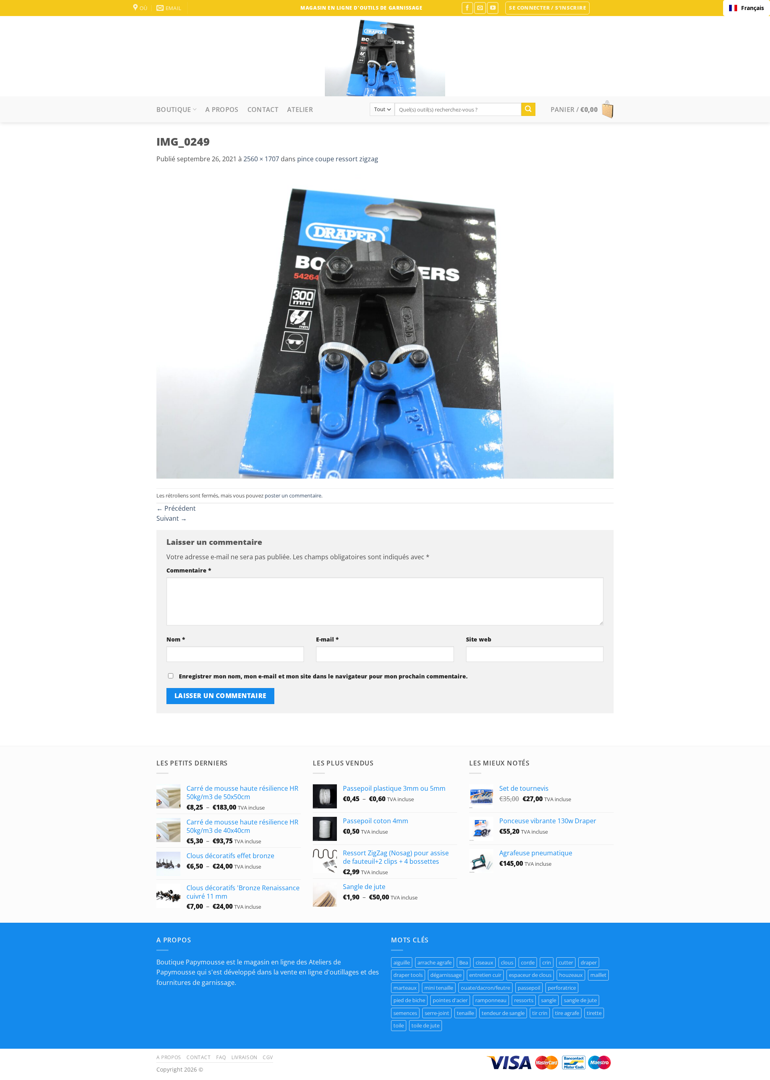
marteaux (405, 987)
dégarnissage (446, 974)
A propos (222, 109)
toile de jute (425, 1025)
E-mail (327, 639)
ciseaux (484, 962)
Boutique (173, 109)
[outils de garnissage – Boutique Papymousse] (385, 56)
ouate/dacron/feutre (485, 987)
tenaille (465, 1013)
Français (752, 8)
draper (589, 962)
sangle (548, 1000)
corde (528, 962)
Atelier (300, 109)
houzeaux (571, 974)
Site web (478, 639)
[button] (547, 8)
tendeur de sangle (503, 1013)
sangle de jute (580, 1000)
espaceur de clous (530, 974)
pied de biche (409, 1000)
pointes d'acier (450, 1000)
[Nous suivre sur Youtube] (492, 8)
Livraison (244, 1057)
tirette (594, 1013)
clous (507, 962)
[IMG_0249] (385, 325)
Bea (463, 962)
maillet (598, 974)
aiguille (401, 962)
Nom (175, 639)
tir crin (539, 1013)
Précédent (176, 508)
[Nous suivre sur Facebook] (467, 8)
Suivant (171, 518)
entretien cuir (485, 974)
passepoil (529, 987)
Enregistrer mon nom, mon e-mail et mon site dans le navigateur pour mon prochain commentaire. (323, 676)
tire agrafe (567, 1013)
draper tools (408, 974)
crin (546, 962)
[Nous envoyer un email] (480, 8)
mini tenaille (438, 987)
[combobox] (746, 8)
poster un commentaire (293, 495)
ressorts (523, 1000)
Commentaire (188, 570)
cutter (566, 962)
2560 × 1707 (261, 158)
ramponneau (491, 1000)
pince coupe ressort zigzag (337, 158)
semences (405, 1013)
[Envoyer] (528, 109)
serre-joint (437, 1013)
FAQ (221, 1057)
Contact (262, 109)
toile (398, 1025)
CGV (268, 1057)
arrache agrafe (434, 962)
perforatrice (562, 987)
